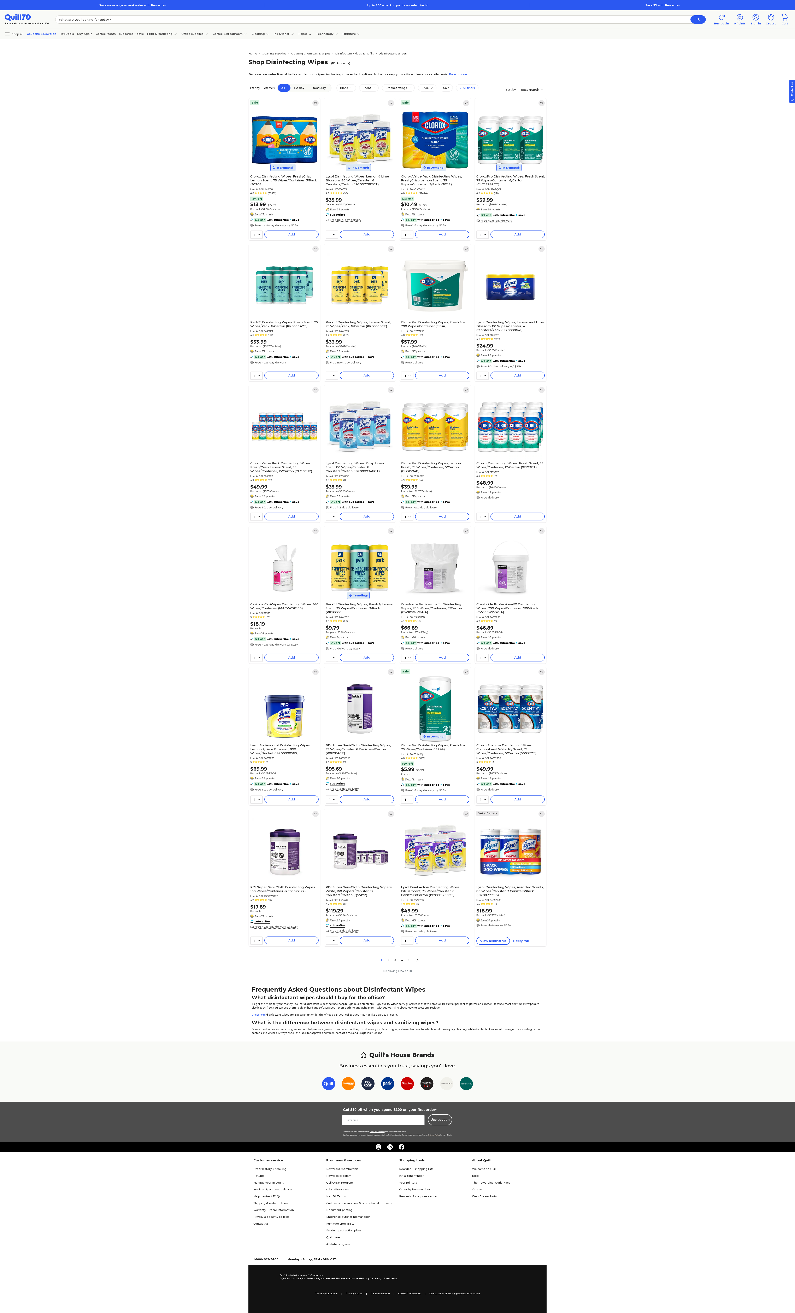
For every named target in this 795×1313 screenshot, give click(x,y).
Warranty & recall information (273, 1210)
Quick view (283, 160)
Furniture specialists (340, 1223)
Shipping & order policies (270, 1203)
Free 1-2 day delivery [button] (268, 507)
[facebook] (401, 1147)
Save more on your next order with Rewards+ (132, 5)
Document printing (339, 1210)
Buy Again (84, 33)
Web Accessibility (484, 1196)
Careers (477, 1189)
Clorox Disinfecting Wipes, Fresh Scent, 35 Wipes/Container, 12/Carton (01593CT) (509, 465)
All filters (468, 87)
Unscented (259, 1014)
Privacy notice (354, 1293)
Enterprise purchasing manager (348, 1216)
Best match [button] (530, 90)
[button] (698, 19)
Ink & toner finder (411, 1175)
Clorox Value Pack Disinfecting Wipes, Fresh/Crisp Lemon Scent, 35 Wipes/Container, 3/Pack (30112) (431, 180)
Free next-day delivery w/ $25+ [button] (276, 225)
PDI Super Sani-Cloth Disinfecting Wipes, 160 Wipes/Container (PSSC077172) (283, 889)
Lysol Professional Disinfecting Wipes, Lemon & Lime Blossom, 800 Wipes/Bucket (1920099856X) (280, 749)
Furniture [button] (349, 33)
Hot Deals (67, 33)
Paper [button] (303, 33)
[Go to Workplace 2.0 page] (466, 1084)
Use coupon (440, 1119)
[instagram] (378, 1147)
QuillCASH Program (339, 1182)
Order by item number (414, 1189)
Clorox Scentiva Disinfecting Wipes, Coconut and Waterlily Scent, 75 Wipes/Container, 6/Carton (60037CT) (506, 749)
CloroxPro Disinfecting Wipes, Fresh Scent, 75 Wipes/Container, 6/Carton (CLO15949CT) (510, 180)
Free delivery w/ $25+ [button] (345, 648)
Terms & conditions (326, 1293)
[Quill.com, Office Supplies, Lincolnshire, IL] (264, 1277)
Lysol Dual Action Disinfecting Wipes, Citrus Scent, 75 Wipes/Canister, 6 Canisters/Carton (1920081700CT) (430, 891)
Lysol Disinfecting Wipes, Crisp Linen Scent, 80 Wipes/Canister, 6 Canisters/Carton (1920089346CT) (355, 467)
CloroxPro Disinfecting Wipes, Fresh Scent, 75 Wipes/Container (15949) (435, 747)
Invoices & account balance (272, 1189)
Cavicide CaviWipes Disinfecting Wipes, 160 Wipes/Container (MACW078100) (284, 606)
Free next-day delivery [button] (345, 219)
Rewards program (338, 1175)
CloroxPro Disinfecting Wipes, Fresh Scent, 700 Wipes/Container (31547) (435, 324)
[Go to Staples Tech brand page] (427, 1084)
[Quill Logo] (18, 17)
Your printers (408, 1182)
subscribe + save (131, 33)
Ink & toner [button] (281, 33)
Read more (458, 74)
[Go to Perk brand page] (388, 1084)
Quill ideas (333, 1237)
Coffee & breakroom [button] (228, 33)
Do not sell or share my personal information (454, 1293)
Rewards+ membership (342, 1169)
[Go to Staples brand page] (407, 1084)
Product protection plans (343, 1230)
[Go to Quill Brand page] (328, 1084)
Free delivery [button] (414, 362)
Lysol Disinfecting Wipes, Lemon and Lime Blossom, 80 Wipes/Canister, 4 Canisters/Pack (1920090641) (510, 326)
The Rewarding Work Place (491, 1182)
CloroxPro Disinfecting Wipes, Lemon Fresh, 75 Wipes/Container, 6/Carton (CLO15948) (431, 467)
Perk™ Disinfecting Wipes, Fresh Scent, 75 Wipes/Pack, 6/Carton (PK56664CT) (284, 324)
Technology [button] (325, 33)
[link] (315, 103)
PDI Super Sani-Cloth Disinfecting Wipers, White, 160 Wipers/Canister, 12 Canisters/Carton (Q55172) (359, 891)
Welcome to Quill (484, 1169)
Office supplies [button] (192, 33)
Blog (475, 1175)
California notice (380, 1293)
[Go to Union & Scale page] (447, 1084)
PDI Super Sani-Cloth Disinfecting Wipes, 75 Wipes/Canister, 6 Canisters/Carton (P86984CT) (358, 749)
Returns (258, 1175)
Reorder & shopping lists (416, 1169)
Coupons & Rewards (41, 33)
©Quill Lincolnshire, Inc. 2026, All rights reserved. (307, 1278)
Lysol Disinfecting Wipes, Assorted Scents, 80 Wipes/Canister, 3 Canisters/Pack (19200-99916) (510, 891)
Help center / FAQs (267, 1196)
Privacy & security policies (271, 1216)
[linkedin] (390, 1147)
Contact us (261, 1223)
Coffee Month (106, 33)
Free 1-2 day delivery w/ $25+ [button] (425, 225)
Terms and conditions (377, 1132)
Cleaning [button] (258, 33)
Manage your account (268, 1182)
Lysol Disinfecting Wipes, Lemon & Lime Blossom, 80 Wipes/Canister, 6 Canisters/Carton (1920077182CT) (357, 180)
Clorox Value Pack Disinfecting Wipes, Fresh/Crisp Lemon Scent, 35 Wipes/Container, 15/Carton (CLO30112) (281, 467)
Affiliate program (338, 1244)
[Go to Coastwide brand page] (348, 1084)
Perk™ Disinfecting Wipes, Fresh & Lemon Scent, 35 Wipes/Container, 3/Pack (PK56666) (359, 608)
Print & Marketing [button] (159, 33)
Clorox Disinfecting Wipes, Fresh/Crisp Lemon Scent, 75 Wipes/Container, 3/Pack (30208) (283, 180)
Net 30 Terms (336, 1196)
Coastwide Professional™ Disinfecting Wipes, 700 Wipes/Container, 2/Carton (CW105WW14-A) (431, 608)
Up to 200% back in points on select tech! (397, 5)
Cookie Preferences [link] (409, 1293)
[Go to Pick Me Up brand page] (368, 1084)
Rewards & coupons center (418, 1196)
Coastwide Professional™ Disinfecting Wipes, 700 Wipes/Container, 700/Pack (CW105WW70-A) (507, 608)
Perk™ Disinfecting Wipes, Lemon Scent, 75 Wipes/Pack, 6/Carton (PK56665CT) (358, 324)
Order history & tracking (270, 1169)
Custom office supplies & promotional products (359, 1203)
